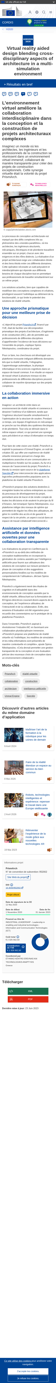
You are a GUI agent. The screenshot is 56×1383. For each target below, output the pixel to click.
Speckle (31, 696)
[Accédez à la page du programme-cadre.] (28, 40)
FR (23, 94)
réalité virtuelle (30, 674)
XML (30, 991)
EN (10, 94)
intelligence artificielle (35, 688)
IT (29, 94)
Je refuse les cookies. (28, 1378)
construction (31, 681)
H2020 (9, 29)
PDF (30, 999)
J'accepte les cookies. (28, 1371)
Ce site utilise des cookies (17, 1361)
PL (36, 94)
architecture (11, 688)
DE (4, 94)
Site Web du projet (17, 878)
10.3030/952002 (13, 888)
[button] (37, 12)
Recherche (44, 12)
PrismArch (28, 324)
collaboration (11, 681)
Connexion (30, 12)
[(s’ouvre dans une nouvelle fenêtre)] (12, 11)
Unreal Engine (12, 696)
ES (17, 94)
